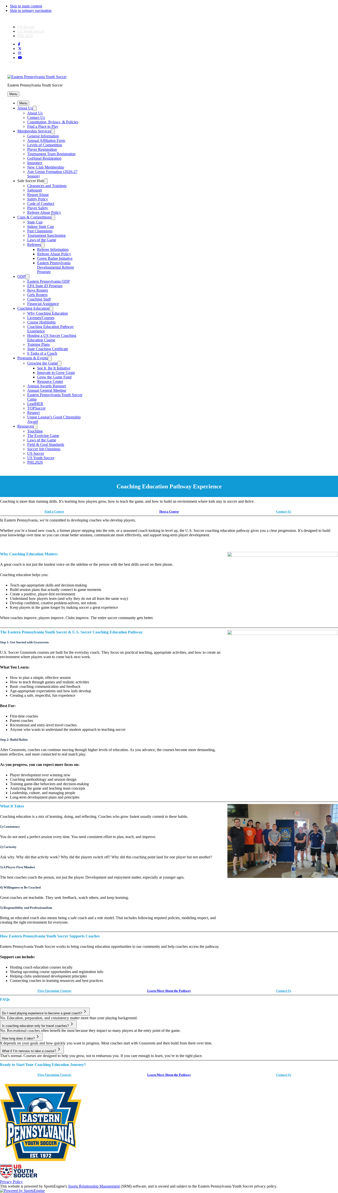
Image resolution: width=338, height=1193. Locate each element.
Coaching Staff (39, 299)
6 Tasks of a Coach (42, 353)
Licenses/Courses (40, 318)
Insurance (34, 163)
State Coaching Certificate (47, 349)
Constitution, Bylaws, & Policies (52, 122)
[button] (13, 94)
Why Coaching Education (47, 313)
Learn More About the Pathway (169, 991)
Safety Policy (37, 199)
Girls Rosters (37, 295)
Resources (25, 426)
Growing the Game (42, 363)
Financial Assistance (43, 304)
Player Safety (37, 208)
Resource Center (50, 381)
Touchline (35, 431)
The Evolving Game (43, 436)
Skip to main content (26, 6)
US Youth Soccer (30, 31)
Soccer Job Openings (43, 449)
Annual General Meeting (46, 390)
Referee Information (53, 249)
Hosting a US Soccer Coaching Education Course (51, 337)
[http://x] (20, 49)
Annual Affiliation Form (46, 140)
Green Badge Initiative (54, 258)
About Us (25, 108)
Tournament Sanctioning (46, 235)
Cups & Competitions (34, 217)
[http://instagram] (19, 53)
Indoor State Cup (40, 226)
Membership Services (34, 131)
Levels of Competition (44, 145)
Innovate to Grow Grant (56, 372)
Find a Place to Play (42, 126)
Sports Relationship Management (94, 1186)
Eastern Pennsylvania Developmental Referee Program (55, 267)
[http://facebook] (19, 44)
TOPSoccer (36, 408)
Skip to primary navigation (30, 10)
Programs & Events (32, 358)
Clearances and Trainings (47, 186)
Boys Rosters (37, 290)
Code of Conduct (40, 203)
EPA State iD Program (44, 286)
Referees (34, 244)
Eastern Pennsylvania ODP (48, 281)
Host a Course (169, 511)
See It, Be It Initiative (53, 368)
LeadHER (35, 404)
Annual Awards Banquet (46, 386)
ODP (21, 276)
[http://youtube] (20, 58)
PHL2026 (25, 36)
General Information (43, 136)
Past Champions (39, 231)
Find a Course (54, 511)
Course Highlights (41, 322)
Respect (33, 413)
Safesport (34, 190)
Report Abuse (38, 195)
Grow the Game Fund (54, 377)
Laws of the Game (41, 240)
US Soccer (25, 27)
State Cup (35, 222)
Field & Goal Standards (45, 444)
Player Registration (42, 149)
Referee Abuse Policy (44, 212)
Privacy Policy (11, 1182)
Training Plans (38, 344)
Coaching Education (33, 308)
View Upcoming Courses (54, 991)
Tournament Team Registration (51, 154)
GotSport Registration (44, 158)
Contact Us (36, 117)
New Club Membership (45, 167)
